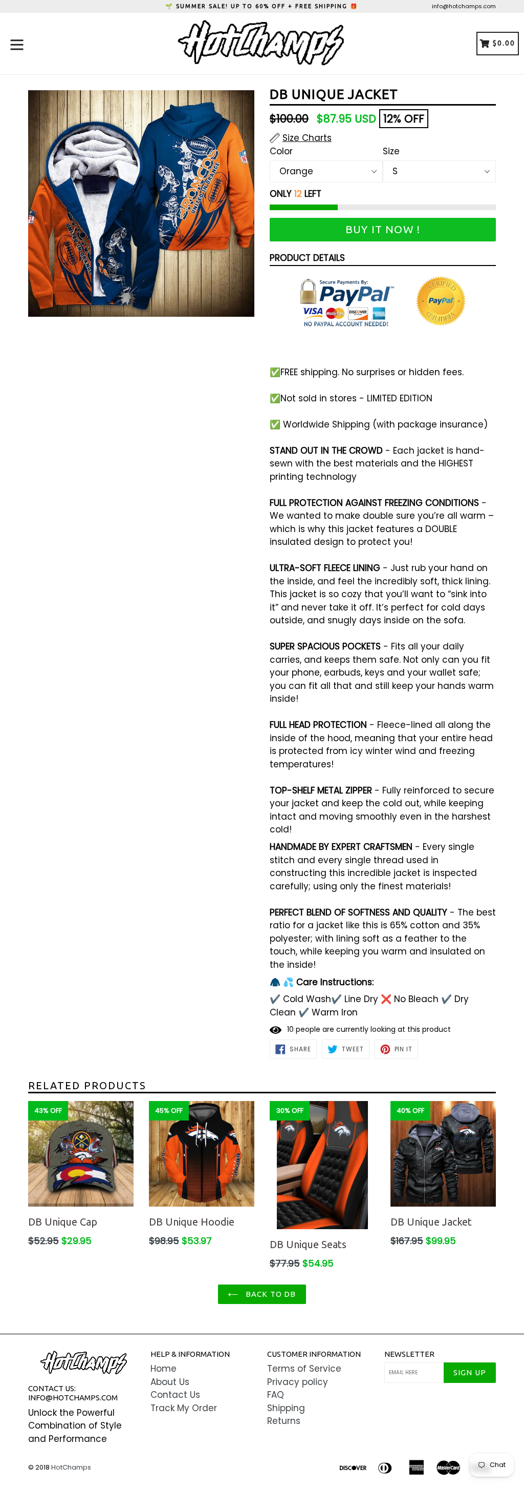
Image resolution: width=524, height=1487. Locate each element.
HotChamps (71, 1467)
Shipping (286, 1408)
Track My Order (183, 1408)
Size (391, 151)
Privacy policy (297, 1382)
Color (281, 151)
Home (163, 1368)
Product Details (307, 258)
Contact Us (175, 1395)
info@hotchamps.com (464, 6)
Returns (283, 1421)
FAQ (275, 1395)
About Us (169, 1382)
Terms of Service (304, 1368)
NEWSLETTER (409, 1354)
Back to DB (269, 1294)
